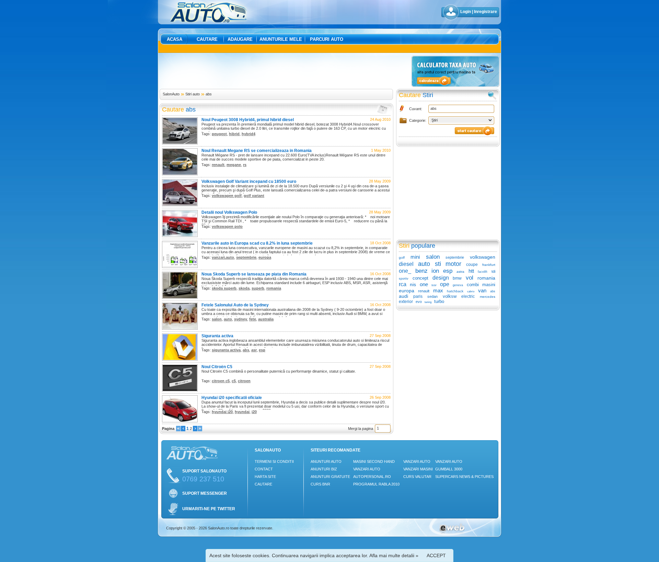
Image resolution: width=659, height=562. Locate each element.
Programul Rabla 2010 (376, 484)
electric (468, 296)
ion (435, 271)
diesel (406, 264)
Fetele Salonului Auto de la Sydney (235, 305)
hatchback (455, 291)
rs (244, 165)
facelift (482, 271)
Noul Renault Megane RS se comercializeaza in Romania (256, 150)
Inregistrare (485, 11)
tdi (493, 271)
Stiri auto (192, 94)
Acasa (174, 39)
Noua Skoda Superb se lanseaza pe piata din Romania (254, 274)
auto (228, 319)
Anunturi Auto (326, 461)
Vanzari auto (366, 469)
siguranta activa (226, 350)
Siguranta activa (217, 335)
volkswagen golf (227, 196)
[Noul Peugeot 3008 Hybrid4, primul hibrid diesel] (180, 143)
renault (218, 165)
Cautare (207, 39)
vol (469, 277)
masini (488, 284)
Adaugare (240, 39)
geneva (458, 285)
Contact (264, 469)
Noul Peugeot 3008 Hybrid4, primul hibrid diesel (247, 119)
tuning (428, 302)
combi (473, 284)
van (482, 290)
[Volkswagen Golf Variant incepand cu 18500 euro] (180, 205)
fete (252, 319)
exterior (406, 301)
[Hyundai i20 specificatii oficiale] (180, 421)
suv (434, 285)
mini (415, 257)
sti (438, 263)
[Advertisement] (284, 71)
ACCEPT (436, 555)
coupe (472, 264)
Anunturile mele (280, 39)
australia (266, 319)
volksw (449, 296)
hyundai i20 (222, 412)
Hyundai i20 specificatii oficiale (231, 397)
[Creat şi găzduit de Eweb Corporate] (451, 532)
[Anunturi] (178, 430)
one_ (405, 271)
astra (460, 271)
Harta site (265, 477)
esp (262, 350)
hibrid (234, 134)
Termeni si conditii (274, 461)
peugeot (219, 134)
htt (471, 271)
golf (402, 257)
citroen (244, 381)
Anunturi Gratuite (330, 477)
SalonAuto (171, 94)
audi (403, 296)
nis (413, 284)
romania (273, 288)
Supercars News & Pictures (464, 477)
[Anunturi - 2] (195, 430)
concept (420, 278)
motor (453, 263)
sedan (432, 296)
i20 (254, 412)
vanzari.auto (223, 257)
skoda (244, 288)
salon (217, 319)
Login (465, 11)
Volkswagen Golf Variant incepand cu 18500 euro (248, 181)
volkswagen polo (227, 226)
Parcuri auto (326, 39)
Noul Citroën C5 (216, 366)
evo (419, 302)
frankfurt (488, 265)
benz (421, 271)
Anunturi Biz (324, 469)
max (438, 290)
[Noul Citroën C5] (180, 390)
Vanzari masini (418, 469)
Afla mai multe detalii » (393, 555)
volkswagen (482, 257)
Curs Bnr (320, 484)
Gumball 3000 (448, 469)
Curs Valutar (417, 477)
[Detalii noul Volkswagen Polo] (180, 236)
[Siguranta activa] (180, 359)
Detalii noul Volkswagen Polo (229, 212)
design (440, 278)
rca (402, 284)
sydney (240, 319)
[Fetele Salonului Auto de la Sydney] (180, 328)
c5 (234, 381)
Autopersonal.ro (372, 477)
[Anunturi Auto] (208, 21)
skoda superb (224, 288)
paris (418, 296)
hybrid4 (248, 134)
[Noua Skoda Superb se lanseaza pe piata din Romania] (180, 297)
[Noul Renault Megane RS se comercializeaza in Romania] (180, 174)
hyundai (242, 412)
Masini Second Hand (374, 461)
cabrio (470, 291)
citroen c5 (221, 381)
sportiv (403, 278)
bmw (457, 278)
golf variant (254, 196)
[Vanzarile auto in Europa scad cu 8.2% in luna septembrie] (180, 267)
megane (234, 165)
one (424, 284)
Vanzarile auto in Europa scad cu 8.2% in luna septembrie (257, 243)
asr (254, 350)
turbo (439, 301)
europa (264, 257)
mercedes (487, 296)
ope (444, 284)
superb (258, 288)
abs (209, 94)
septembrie (246, 257)
